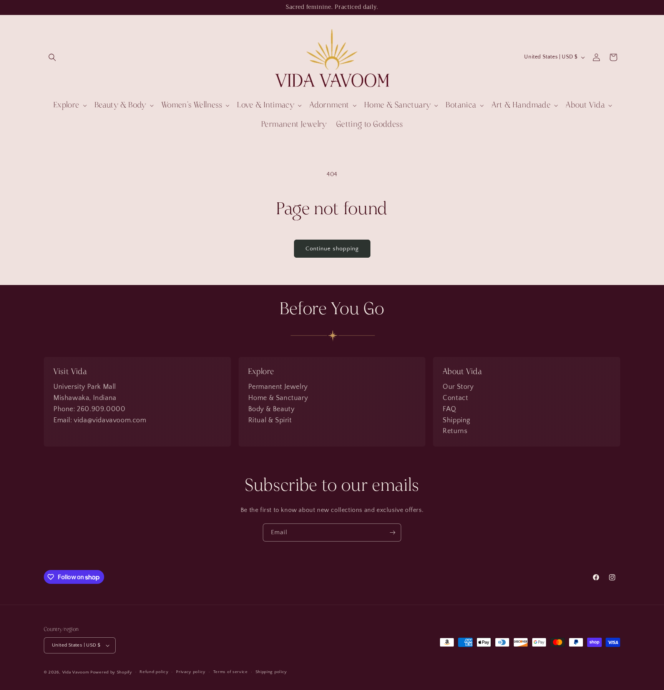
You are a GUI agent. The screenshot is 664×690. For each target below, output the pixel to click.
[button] (52, 57)
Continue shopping (332, 248)
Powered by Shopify (111, 672)
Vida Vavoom (75, 672)
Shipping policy (271, 672)
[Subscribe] (392, 532)
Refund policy (153, 672)
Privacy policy (191, 672)
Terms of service (230, 672)
